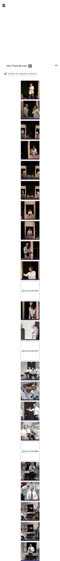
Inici (8, 65)
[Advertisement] (30, 30)
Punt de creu (20, 65)
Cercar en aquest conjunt (22, 73)
